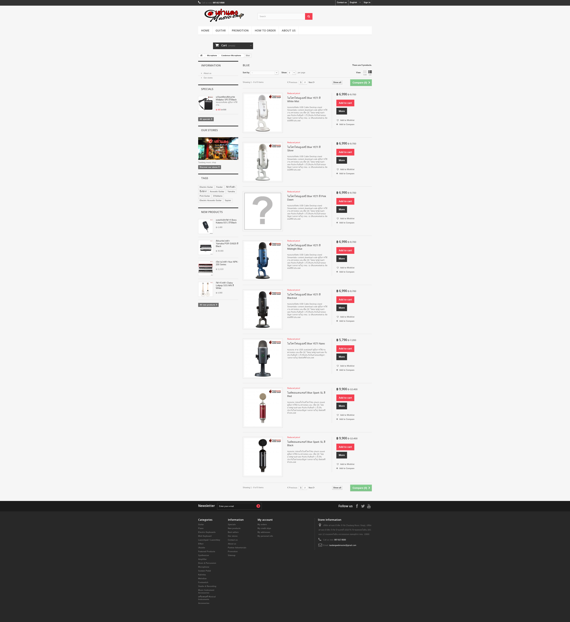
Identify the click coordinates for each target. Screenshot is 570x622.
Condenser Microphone (231, 56)
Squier (228, 200)
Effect (200, 544)
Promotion (240, 30)
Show (284, 72)
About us (289, 30)
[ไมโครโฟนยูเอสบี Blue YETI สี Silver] (262, 162)
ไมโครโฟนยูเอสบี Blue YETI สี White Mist (303, 100)
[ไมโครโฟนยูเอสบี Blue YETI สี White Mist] (262, 112)
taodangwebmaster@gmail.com (342, 545)
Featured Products (206, 551)
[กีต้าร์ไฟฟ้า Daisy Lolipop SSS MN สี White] (205, 289)
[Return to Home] (201, 55)
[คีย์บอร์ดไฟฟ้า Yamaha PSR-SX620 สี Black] (205, 247)
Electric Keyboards (207, 532)
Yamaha (231, 191)
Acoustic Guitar (217, 191)
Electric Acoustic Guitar (210, 200)
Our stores (208, 78)
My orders (262, 524)
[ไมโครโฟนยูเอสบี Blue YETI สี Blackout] (262, 309)
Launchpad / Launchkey (209, 540)
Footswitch (203, 582)
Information (211, 65)
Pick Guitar (205, 196)
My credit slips (264, 528)
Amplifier (202, 559)
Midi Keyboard (205, 536)
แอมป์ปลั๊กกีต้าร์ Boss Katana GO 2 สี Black (226, 221)
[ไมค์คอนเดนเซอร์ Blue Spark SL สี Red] (262, 407)
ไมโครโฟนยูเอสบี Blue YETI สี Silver (303, 149)
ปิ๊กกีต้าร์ (203, 191)
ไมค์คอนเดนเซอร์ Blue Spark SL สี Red (306, 394)
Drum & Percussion (207, 563)
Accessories (203, 603)
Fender (219, 187)
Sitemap (231, 555)
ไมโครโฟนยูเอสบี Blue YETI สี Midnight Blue (303, 247)
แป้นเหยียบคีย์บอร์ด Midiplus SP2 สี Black (226, 98)
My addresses (264, 532)
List (370, 75)
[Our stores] (218, 148)
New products (212, 212)
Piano (201, 528)
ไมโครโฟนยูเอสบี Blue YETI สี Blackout (303, 296)
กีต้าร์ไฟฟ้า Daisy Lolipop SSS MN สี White (225, 285)
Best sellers (233, 532)
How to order (265, 30)
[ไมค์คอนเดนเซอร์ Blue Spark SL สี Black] (262, 456)
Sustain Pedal (204, 571)
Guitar (221, 30)
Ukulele (201, 548)
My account (265, 519)
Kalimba (202, 575)
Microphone (212, 56)
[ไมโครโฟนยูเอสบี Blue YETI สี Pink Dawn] (262, 211)
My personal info (265, 536)
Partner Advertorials (237, 548)
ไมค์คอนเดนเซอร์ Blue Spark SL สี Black (306, 444)
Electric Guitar (206, 187)
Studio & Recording (207, 586)
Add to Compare (346, 124)
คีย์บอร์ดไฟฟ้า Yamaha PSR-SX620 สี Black (227, 243)
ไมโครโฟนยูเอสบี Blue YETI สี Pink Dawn (306, 198)
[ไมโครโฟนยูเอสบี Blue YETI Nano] (262, 358)
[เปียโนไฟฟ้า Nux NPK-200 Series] (205, 268)
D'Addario (217, 196)
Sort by (246, 72)
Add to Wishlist (347, 120)
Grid (364, 75)
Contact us (342, 2)
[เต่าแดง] (225, 15)
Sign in (367, 2)
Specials (207, 89)
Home (205, 30)
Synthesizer (203, 555)
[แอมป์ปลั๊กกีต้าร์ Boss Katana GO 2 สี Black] (205, 226)
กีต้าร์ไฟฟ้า (230, 187)
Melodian (202, 578)
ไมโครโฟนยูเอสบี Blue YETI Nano (306, 343)
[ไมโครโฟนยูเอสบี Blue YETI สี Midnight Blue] (262, 260)
